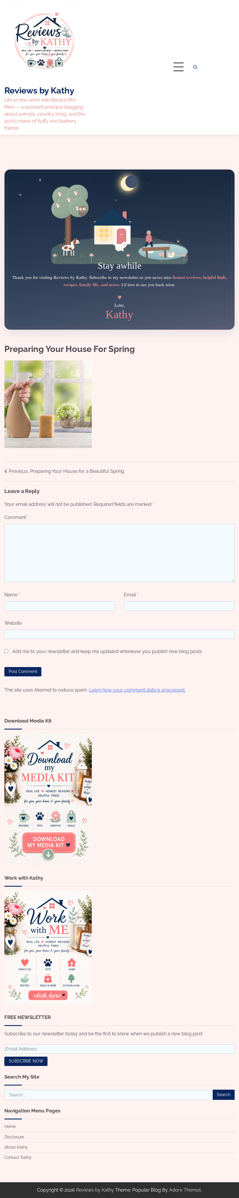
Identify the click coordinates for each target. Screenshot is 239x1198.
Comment (16, 517)
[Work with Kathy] (48, 1003)
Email (131, 595)
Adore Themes (185, 1190)
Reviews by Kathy (39, 91)
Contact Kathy (18, 1157)
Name (12, 595)
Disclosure (14, 1137)
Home (10, 1126)
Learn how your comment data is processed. (137, 690)
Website (13, 623)
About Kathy (16, 1147)
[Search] (195, 67)
